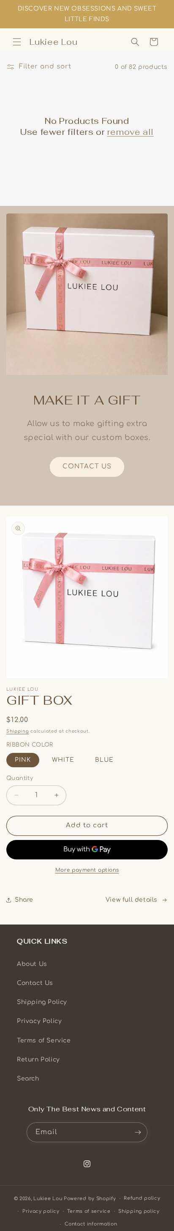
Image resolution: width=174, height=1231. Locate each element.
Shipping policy (139, 1211)
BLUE (104, 760)
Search (28, 1078)
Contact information (91, 1224)
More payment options (87, 870)
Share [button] (24, 900)
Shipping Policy (42, 1002)
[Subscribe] (137, 1132)
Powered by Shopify (90, 1198)
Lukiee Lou (47, 1198)
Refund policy (142, 1198)
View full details (132, 900)
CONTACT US (87, 466)
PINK (23, 760)
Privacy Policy (39, 1021)
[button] (17, 42)
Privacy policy (41, 1211)
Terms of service (88, 1211)
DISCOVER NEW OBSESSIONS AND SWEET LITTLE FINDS (87, 13)
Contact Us (35, 983)
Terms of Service (44, 1040)
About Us (32, 964)
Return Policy (38, 1059)
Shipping (17, 731)
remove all (130, 131)
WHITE (63, 760)
